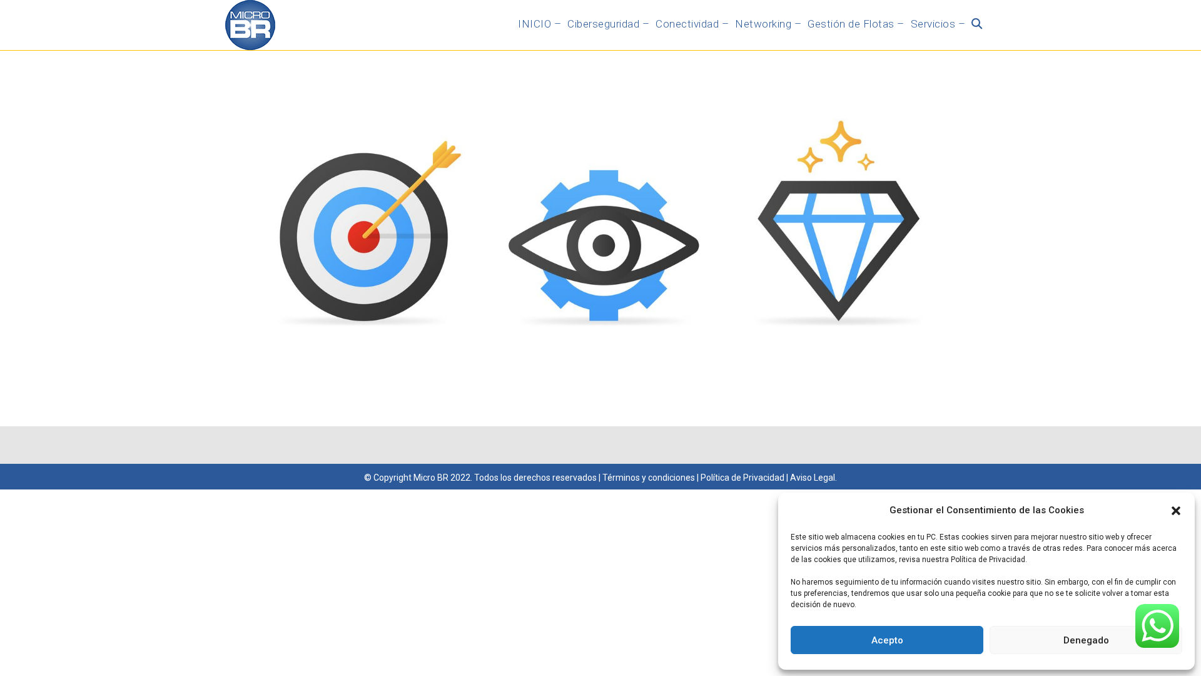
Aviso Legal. (813, 478)
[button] (1176, 510)
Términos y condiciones (648, 478)
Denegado (1086, 640)
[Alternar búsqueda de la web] (976, 24)
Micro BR (430, 478)
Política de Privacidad (741, 478)
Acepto (887, 640)
